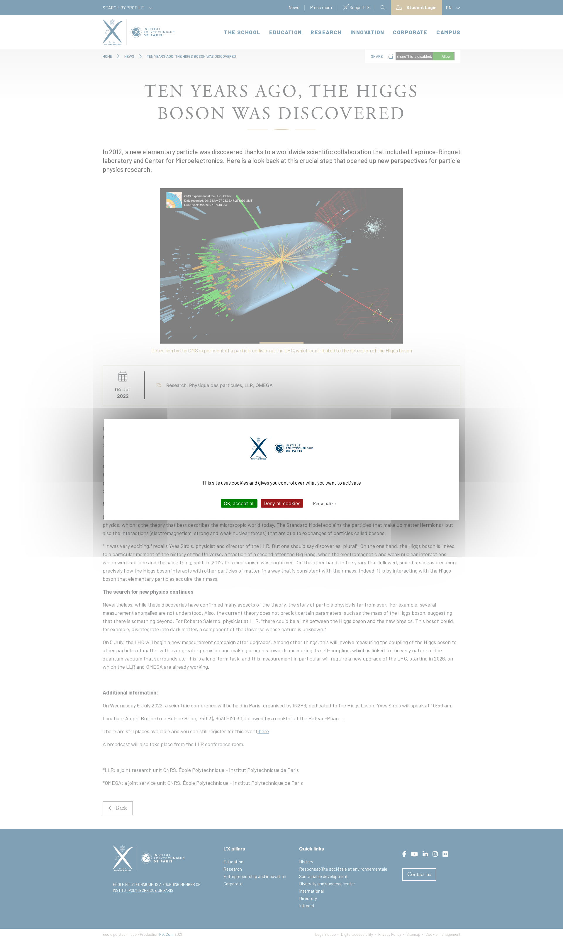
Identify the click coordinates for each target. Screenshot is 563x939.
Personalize (324, 503)
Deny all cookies (282, 503)
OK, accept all (239, 503)
